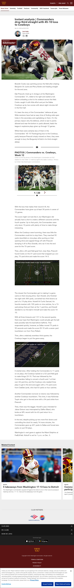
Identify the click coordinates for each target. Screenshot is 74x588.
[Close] (71, 571)
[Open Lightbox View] (37, 182)
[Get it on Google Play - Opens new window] (43, 542)
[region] (37, 578)
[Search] (68, 3)
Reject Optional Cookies (63, 584)
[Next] (45, 192)
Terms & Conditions (37, 559)
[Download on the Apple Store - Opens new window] (30, 541)
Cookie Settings (6, 584)
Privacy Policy (37, 562)
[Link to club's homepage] (4, 2)
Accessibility (37, 566)
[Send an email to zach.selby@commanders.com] (26, 36)
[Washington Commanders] (37, 550)
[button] (37, 272)
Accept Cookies (47, 584)
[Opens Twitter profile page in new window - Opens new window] (23, 36)
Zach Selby (25, 31)
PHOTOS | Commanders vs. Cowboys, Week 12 (35, 153)
